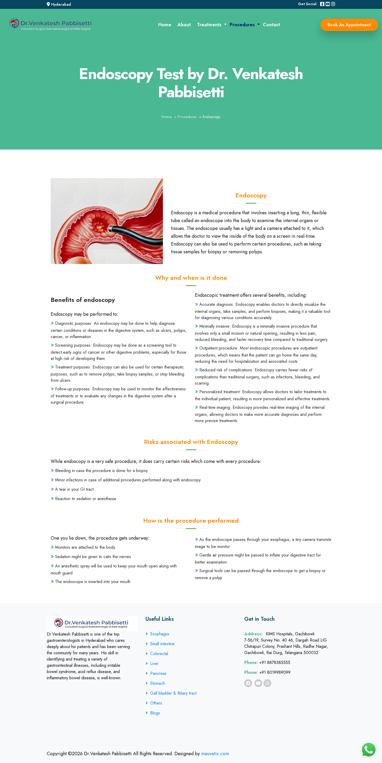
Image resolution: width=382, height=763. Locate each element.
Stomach (157, 683)
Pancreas (158, 673)
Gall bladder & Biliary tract (173, 693)
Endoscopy (211, 116)
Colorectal (159, 654)
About (184, 24)
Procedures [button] (243, 24)
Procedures (187, 116)
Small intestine (162, 644)
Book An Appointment (349, 25)
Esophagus (159, 634)
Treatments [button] (210, 24)
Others (156, 703)
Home (164, 24)
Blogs (155, 713)
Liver (154, 664)
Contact (271, 24)
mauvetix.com (215, 753)
